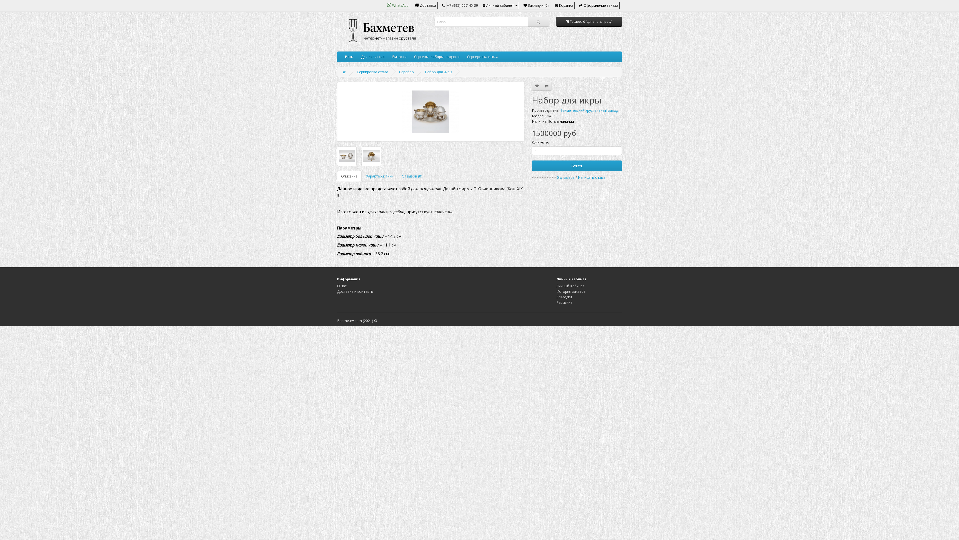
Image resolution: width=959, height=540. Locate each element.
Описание (349, 176)
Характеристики (379, 176)
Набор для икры (438, 72)
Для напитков (373, 56)
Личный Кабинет (570, 286)
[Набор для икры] (430, 112)
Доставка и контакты (355, 291)
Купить (577, 165)
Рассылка (564, 302)
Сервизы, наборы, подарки (437, 56)
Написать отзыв (592, 177)
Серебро (406, 72)
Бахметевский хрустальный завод (589, 110)
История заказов (571, 291)
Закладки (564, 296)
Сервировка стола (482, 56)
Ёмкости (399, 56)
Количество (540, 142)
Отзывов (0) (412, 176)
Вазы (349, 56)
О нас (342, 286)
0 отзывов (566, 177)
